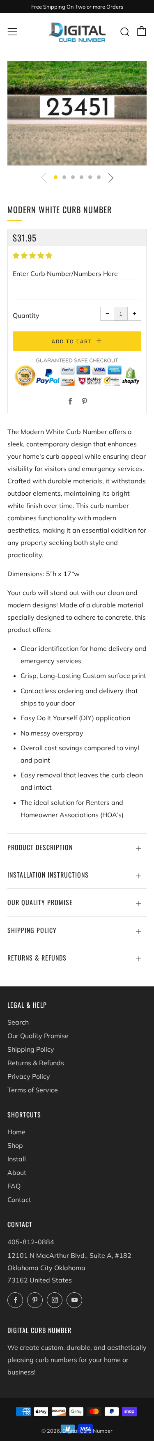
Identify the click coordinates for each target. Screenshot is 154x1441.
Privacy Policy (28, 1076)
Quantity (26, 315)
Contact (19, 1199)
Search (18, 1022)
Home (16, 1132)
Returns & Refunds (35, 1063)
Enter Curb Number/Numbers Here (65, 273)
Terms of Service (32, 1090)
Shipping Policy (30, 1049)
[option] (77, 113)
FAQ (14, 1186)
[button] (55, 177)
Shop (15, 1145)
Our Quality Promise (38, 1036)
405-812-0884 (30, 1242)
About (16, 1172)
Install (16, 1159)
